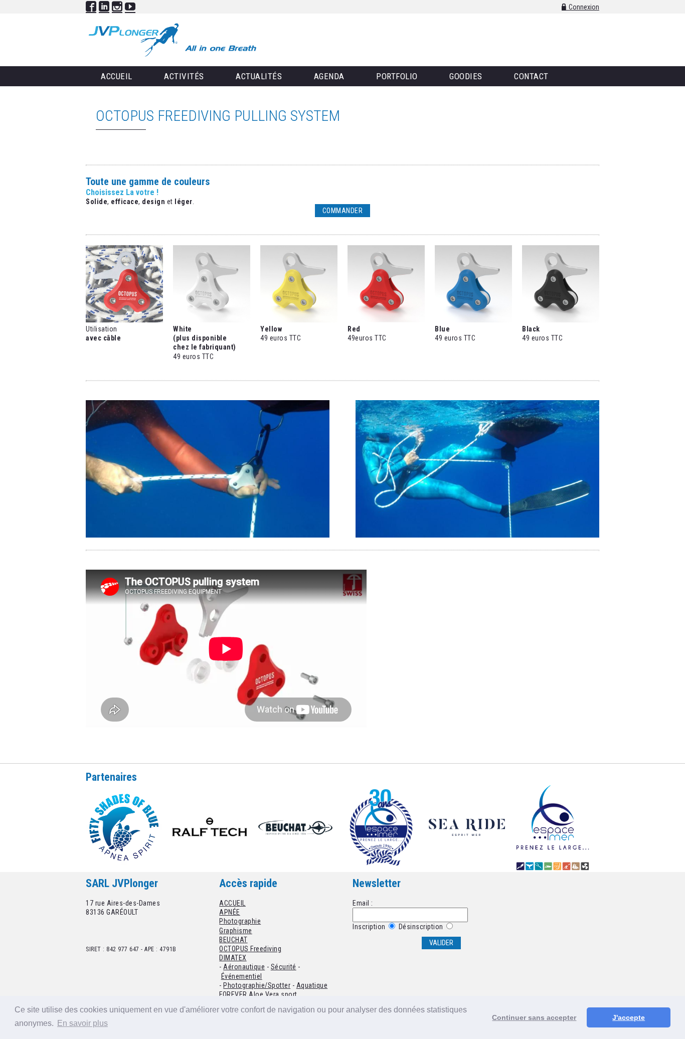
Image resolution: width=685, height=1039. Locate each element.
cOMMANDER (342, 211)
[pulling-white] (211, 320)
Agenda (329, 76)
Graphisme (235, 931)
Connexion (584, 7)
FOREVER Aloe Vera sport (258, 994)
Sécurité (283, 967)
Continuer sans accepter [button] (534, 1017)
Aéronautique (244, 967)
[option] (129, 827)
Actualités (259, 76)
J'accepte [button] (628, 1017)
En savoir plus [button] (82, 1023)
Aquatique (312, 985)
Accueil (116, 76)
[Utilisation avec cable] (124, 320)
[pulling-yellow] (298, 320)
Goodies (465, 76)
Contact (531, 76)
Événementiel (241, 976)
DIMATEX (233, 958)
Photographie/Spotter (256, 985)
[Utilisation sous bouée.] (207, 535)
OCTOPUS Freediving (250, 949)
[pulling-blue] (473, 320)
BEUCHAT (233, 940)
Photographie (240, 921)
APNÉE (229, 912)
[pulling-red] (386, 320)
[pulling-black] (560, 320)
